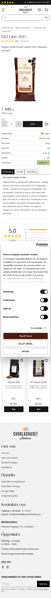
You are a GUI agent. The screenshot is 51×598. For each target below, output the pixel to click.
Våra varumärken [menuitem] (9, 457)
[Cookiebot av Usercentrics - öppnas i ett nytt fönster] (36, 245)
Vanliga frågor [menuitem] (8, 491)
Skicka (43, 584)
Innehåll (19, 171)
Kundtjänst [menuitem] (6, 467)
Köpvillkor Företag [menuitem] (10, 486)
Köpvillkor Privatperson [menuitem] (13, 481)
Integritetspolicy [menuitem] (9, 495)
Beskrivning (8, 171)
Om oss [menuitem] (5, 452)
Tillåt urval (25, 343)
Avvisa (25, 351)
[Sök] (46, 17)
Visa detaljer (37, 328)
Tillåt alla (25, 336)
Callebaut (43, 162)
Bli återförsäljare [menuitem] (9, 462)
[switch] (44, 300)
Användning (31, 171)
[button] (3, 10)
